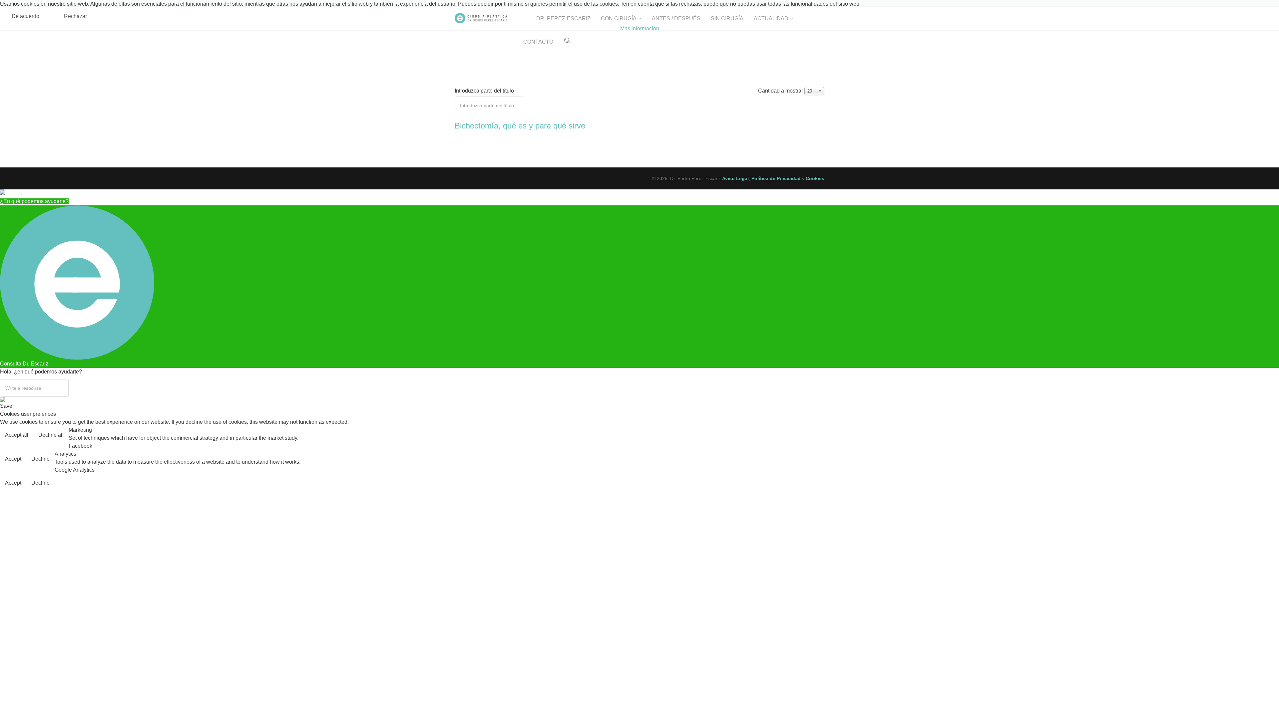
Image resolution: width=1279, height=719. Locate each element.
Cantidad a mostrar (780, 91)
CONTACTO (538, 42)
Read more (1260, 435)
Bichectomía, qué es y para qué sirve (520, 125)
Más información (639, 28)
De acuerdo (25, 16)
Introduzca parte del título (485, 91)
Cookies (815, 178)
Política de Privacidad (776, 178)
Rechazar (75, 16)
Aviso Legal (735, 178)
